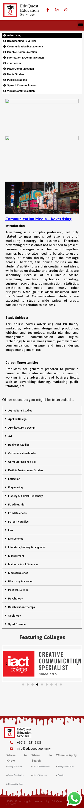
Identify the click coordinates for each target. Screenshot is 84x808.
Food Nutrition (17, 504)
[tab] (42, 410)
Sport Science (17, 624)
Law (10, 530)
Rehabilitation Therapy (21, 607)
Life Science (15, 538)
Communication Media (22, 453)
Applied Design (17, 419)
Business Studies (19, 444)
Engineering (15, 487)
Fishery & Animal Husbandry (25, 496)
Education (14, 478)
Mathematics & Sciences (23, 564)
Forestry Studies (18, 521)
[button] (80, 24)
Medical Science (18, 572)
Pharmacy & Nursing (20, 581)
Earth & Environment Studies (25, 470)
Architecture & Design (21, 427)
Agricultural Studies (20, 410)
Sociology (14, 615)
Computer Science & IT (22, 461)
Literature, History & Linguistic (26, 547)
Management (16, 555)
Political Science (18, 590)
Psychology (15, 598)
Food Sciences (17, 513)
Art (10, 436)
